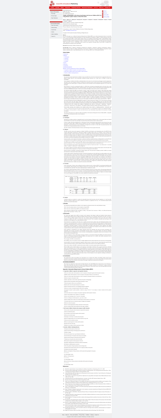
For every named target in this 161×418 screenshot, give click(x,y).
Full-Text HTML (106, 16)
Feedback (87, 414)
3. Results (64, 62)
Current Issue (53, 29)
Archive (52, 31)
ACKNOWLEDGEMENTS (67, 67)
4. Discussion (65, 64)
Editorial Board (54, 27)
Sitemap (92, 414)
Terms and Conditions (74, 414)
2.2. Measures (66, 58)
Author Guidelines (54, 34)
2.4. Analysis (66, 61)
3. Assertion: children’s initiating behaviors (71, 72)
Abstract (105, 10)
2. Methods (65, 55)
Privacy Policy (82, 414)
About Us (67, 414)
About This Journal (54, 25)
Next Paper (53, 13)
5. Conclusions (65, 65)
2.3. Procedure (66, 59)
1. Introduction (65, 54)
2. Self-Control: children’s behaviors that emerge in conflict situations (75, 71)
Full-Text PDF (106, 14)
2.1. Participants (66, 56)
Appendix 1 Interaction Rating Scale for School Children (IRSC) (74, 68)
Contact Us (53, 36)
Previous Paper (54, 15)
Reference (105, 12)
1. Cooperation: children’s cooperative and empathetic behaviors (75, 69)
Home (63, 414)
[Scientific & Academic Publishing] (52, 3)
